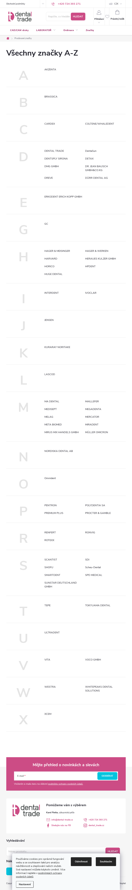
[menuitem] (19, 30)
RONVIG (90, 532)
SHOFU (48, 567)
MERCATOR (92, 417)
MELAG (48, 417)
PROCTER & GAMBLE (98, 513)
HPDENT (90, 266)
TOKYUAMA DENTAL (97, 605)
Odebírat (107, 775)
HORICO (49, 266)
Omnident (50, 478)
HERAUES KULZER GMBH (100, 258)
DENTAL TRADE (54, 151)
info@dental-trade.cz (62, 819)
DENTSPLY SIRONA (56, 158)
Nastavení (25, 884)
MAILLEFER (92, 401)
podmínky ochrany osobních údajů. (65, 783)
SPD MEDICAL (93, 575)
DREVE (48, 178)
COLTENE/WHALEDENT (99, 124)
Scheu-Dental (93, 567)
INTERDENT (51, 293)
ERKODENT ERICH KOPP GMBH (63, 196)
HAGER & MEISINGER (57, 251)
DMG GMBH (51, 166)
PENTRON (50, 505)
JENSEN (49, 320)
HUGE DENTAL (53, 274)
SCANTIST (50, 559)
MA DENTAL (51, 401)
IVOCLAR (90, 293)
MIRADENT (92, 424)
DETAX (89, 158)
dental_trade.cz (96, 825)
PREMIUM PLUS (53, 513)
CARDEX (49, 124)
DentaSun (90, 151)
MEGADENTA (93, 409)
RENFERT (50, 532)
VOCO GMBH (93, 659)
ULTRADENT (52, 632)
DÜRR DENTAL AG (96, 178)
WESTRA (50, 687)
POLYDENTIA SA (95, 505)
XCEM (47, 714)
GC (46, 224)
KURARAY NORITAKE (57, 347)
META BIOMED (53, 424)
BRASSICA (50, 96)
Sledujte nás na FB (61, 825)
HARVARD (50, 258)
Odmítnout (81, 861)
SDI (87, 559)
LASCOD (49, 374)
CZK (116, 3)
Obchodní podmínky (15, 3)
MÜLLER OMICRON (96, 432)
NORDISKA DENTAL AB (58, 451)
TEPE (47, 605)
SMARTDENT (52, 575)
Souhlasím (106, 861)
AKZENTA (50, 69)
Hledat (78, 16)
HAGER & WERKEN (96, 251)
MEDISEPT (50, 409)
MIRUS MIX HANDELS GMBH (61, 432)
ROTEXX (49, 540)
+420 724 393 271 (98, 819)
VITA (47, 659)
